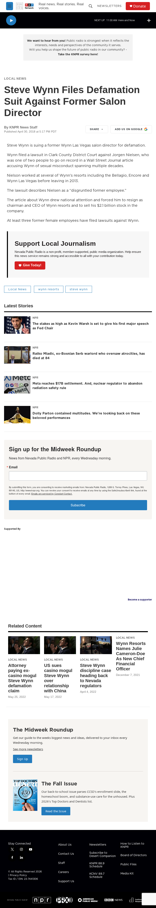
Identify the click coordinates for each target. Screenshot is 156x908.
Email (13, 467)
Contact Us (66, 854)
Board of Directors (133, 855)
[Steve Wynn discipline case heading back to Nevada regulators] (96, 645)
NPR (35, 318)
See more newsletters (28, 749)
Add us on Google (128, 129)
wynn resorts (48, 289)
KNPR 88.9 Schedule (96, 865)
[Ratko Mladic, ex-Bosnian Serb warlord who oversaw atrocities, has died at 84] (17, 355)
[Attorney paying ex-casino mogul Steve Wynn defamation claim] (24, 645)
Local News (15, 78)
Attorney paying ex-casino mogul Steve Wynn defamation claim (22, 678)
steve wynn (79, 289)
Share (94, 129)
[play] (11, 20)
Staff (61, 863)
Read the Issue (56, 811)
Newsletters (109, 6)
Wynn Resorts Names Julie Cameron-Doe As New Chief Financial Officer (131, 656)
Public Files (128, 864)
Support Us (66, 881)
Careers (63, 872)
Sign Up (22, 759)
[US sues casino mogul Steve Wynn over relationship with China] (60, 645)
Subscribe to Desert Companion (102, 854)
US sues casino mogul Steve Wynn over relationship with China (58, 678)
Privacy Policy (18, 875)
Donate (139, 6)
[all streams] (150, 20)
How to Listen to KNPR (132, 845)
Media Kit (127, 873)
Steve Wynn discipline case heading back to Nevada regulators (95, 675)
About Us (65, 844)
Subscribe (78, 505)
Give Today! (32, 265)
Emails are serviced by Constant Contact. (51, 493)
